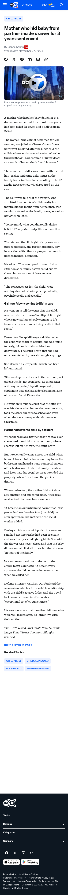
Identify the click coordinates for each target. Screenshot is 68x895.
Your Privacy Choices (28, 874)
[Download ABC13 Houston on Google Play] (30, 862)
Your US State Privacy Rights (41, 878)
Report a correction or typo (18, 644)
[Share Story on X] (14, 59)
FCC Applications (11, 885)
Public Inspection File (48, 881)
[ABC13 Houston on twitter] (15, 853)
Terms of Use (9, 881)
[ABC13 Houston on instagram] (23, 853)
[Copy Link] (46, 59)
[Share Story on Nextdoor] (30, 59)
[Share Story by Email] (38, 59)
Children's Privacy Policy (14, 878)
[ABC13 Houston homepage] (14, 5)
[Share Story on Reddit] (22, 59)
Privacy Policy (9, 874)
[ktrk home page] (9, 803)
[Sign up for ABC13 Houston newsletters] (31, 853)
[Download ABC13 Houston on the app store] (11, 862)
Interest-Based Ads (27, 881)
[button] (5, 4)
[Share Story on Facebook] (6, 59)
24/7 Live (27, 5)
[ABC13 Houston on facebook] (6, 853)
